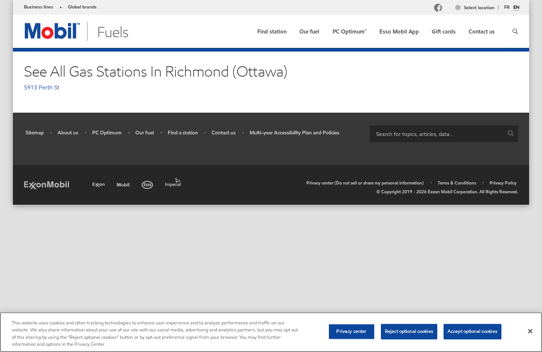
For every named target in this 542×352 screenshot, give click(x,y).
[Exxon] (99, 183)
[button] (515, 31)
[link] (271, 30)
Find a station (183, 132)
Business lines (38, 7)
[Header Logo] (76, 31)
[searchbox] (436, 134)
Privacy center (351, 331)
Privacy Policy (503, 183)
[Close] (530, 331)
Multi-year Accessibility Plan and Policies (294, 132)
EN (516, 8)
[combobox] (444, 134)
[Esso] (148, 183)
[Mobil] (124, 183)
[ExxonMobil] (46, 184)
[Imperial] (174, 181)
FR (507, 7)
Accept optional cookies (472, 331)
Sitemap (34, 132)
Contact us (224, 132)
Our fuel (144, 132)
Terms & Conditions (457, 183)
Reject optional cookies (409, 331)
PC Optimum (107, 132)
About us (68, 132)
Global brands (82, 7)
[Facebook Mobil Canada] (439, 9)
